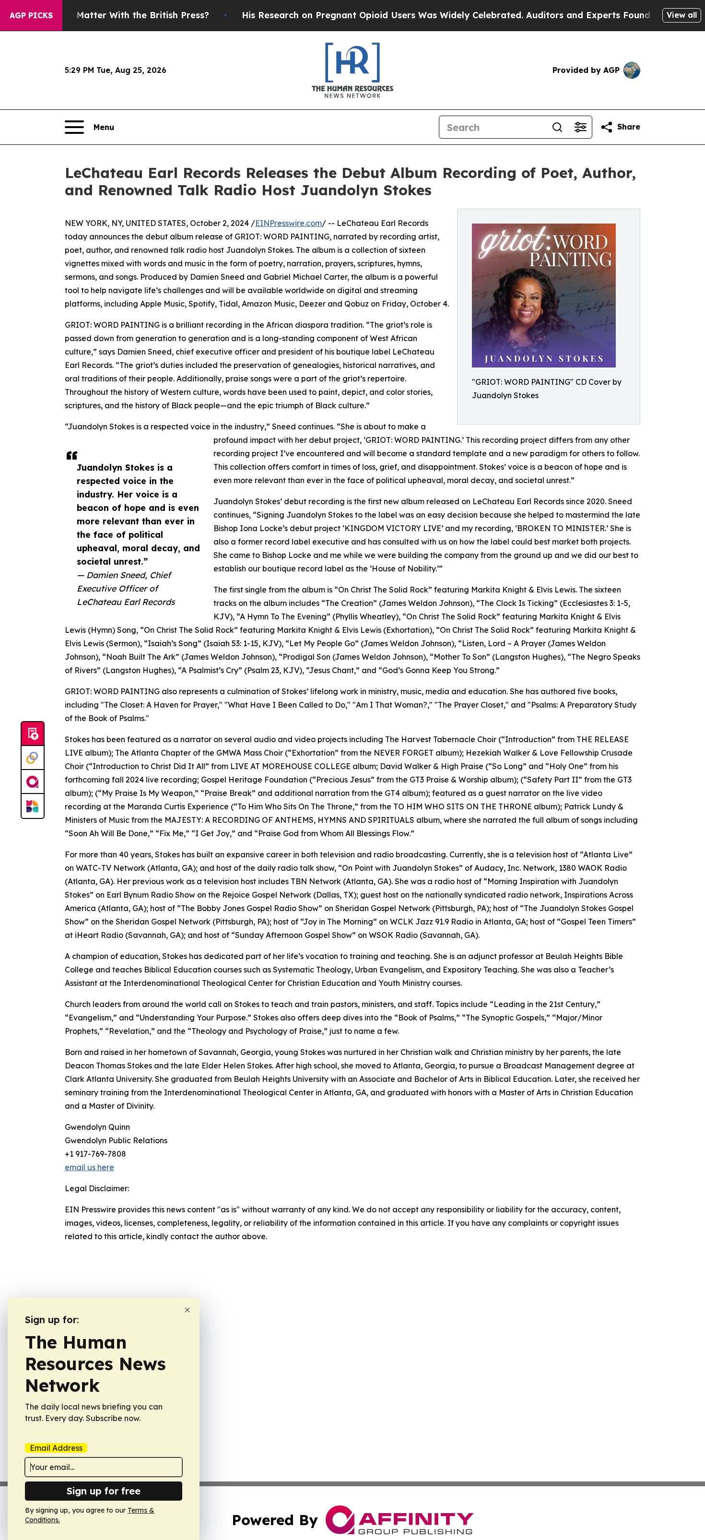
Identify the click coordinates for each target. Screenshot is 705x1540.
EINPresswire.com (288, 223)
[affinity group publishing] (33, 782)
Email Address (56, 1448)
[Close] (187, 1310)
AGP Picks (31, 15)
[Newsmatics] (33, 806)
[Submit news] (33, 734)
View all (682, 15)
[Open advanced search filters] (580, 127)
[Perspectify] (33, 758)
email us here (89, 1167)
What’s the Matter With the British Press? (117, 15)
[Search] (557, 127)
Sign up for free (104, 1491)
